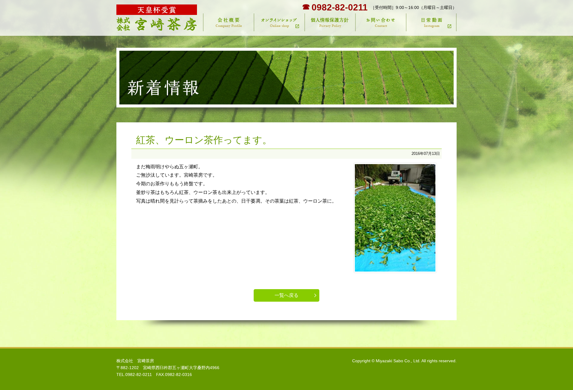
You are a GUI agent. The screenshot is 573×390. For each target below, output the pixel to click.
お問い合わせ (380, 22)
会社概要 (228, 22)
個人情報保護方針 (329, 22)
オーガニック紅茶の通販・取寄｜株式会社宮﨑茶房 (156, 17)
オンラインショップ (279, 22)
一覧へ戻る (286, 295)
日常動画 (431, 22)
